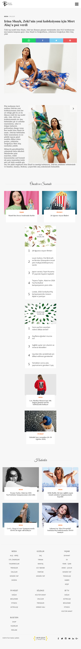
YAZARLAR (14, 626)
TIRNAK (40, 560)
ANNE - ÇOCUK (67, 568)
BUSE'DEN (14, 617)
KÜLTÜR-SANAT (66, 611)
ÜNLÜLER (12, 16)
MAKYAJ (40, 564)
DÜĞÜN (14, 580)
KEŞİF (67, 584)
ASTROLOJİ (14, 607)
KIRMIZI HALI (40, 607)
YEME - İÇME (66, 564)
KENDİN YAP (14, 576)
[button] (31, 108)
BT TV (67, 590)
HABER (67, 580)
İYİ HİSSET (14, 590)
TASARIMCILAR (14, 564)
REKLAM (14, 630)
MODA (6, 16)
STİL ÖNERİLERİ (14, 560)
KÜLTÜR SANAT (40, 595)
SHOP (14, 622)
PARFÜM (40, 572)
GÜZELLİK (40, 551)
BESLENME (14, 599)
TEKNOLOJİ (67, 576)
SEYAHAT (67, 556)
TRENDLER (14, 568)
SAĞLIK (14, 595)
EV (67, 560)
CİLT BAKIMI (40, 568)
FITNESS (14, 603)
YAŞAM (67, 551)
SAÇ (40, 556)
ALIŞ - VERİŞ (14, 556)
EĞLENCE (40, 590)
